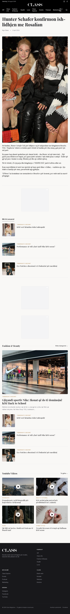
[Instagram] (64, 1)
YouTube (5, 597)
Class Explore (34, 10)
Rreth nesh (40, 573)
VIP (3, 10)
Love (28, 10)
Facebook (5, 594)
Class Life (8, 10)
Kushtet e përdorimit (55, 607)
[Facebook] (67, 1)
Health (23, 10)
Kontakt (39, 576)
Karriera (39, 582)
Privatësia (65, 607)
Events (41, 10)
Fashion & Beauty (15, 10)
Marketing (56, 10)
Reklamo (39, 579)
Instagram (5, 591)
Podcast (48, 10)
